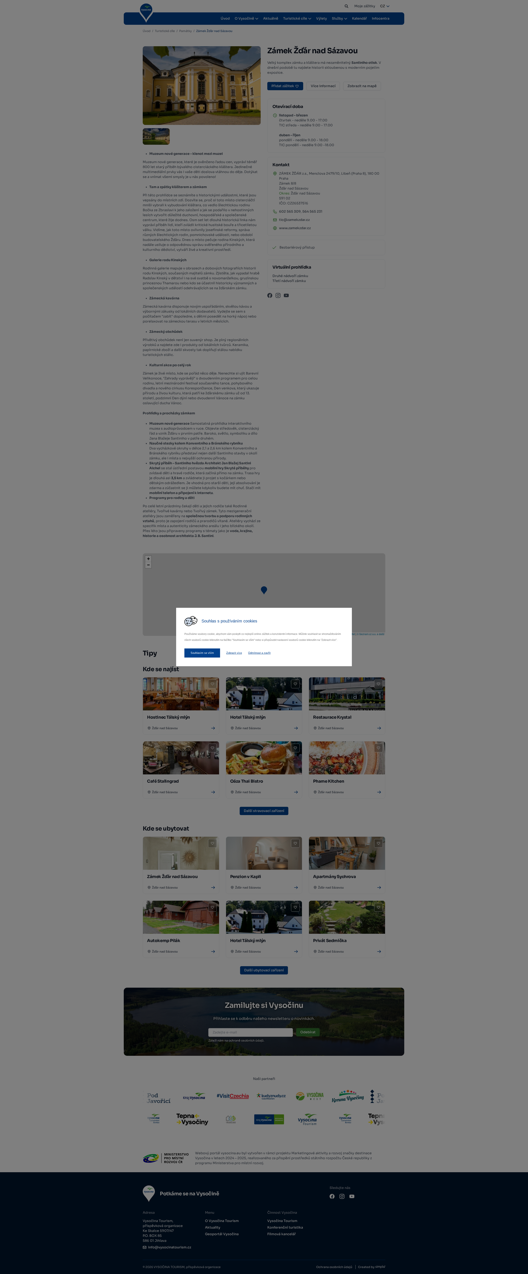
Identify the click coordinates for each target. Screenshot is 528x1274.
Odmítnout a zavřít (259, 652)
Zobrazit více (234, 652)
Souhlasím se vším (202, 652)
